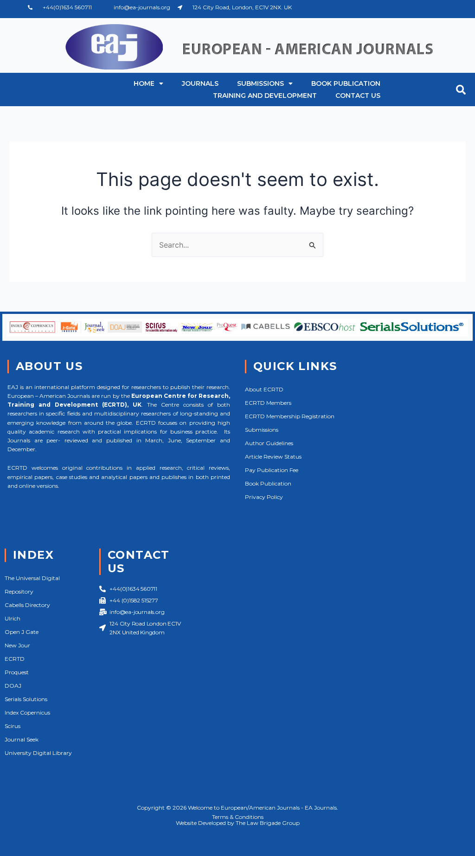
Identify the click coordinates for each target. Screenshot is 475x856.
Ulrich (12, 618)
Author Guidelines (269, 443)
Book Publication (345, 83)
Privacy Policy (264, 496)
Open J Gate (22, 631)
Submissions (260, 83)
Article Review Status (273, 456)
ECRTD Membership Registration (289, 416)
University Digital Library (38, 752)
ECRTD (15, 658)
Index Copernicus (27, 712)
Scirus (12, 725)
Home (144, 83)
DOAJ (13, 685)
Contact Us (357, 95)
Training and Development (265, 95)
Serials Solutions (26, 699)
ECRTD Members (268, 402)
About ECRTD (264, 389)
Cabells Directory (27, 604)
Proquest (17, 672)
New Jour (17, 645)
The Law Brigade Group (268, 822)
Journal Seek (22, 739)
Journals (200, 83)
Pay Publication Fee (271, 469)
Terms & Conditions (237, 816)
